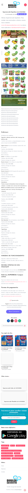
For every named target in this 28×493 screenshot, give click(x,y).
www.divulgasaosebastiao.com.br (11, 25)
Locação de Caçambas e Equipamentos (11, 450)
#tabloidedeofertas (22, 305)
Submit (14, 421)
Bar (12, 445)
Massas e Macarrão (7, 453)
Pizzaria (17, 453)
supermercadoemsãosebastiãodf (14, 307)
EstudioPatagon (18, 489)
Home (2, 465)
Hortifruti (5, 448)
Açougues (5, 445)
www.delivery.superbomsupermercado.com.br (15, 281)
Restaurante (18, 455)
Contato (3, 472)
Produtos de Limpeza (7, 455)
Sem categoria (6, 458)
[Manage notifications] (25, 490)
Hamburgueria (20, 445)
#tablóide (15, 305)
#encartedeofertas (18, 303)
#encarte (12, 303)
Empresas (3, 469)
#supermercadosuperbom (7, 305)
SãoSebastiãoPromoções (18, 27)
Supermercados (14, 300)
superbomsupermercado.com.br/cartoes (13, 296)
